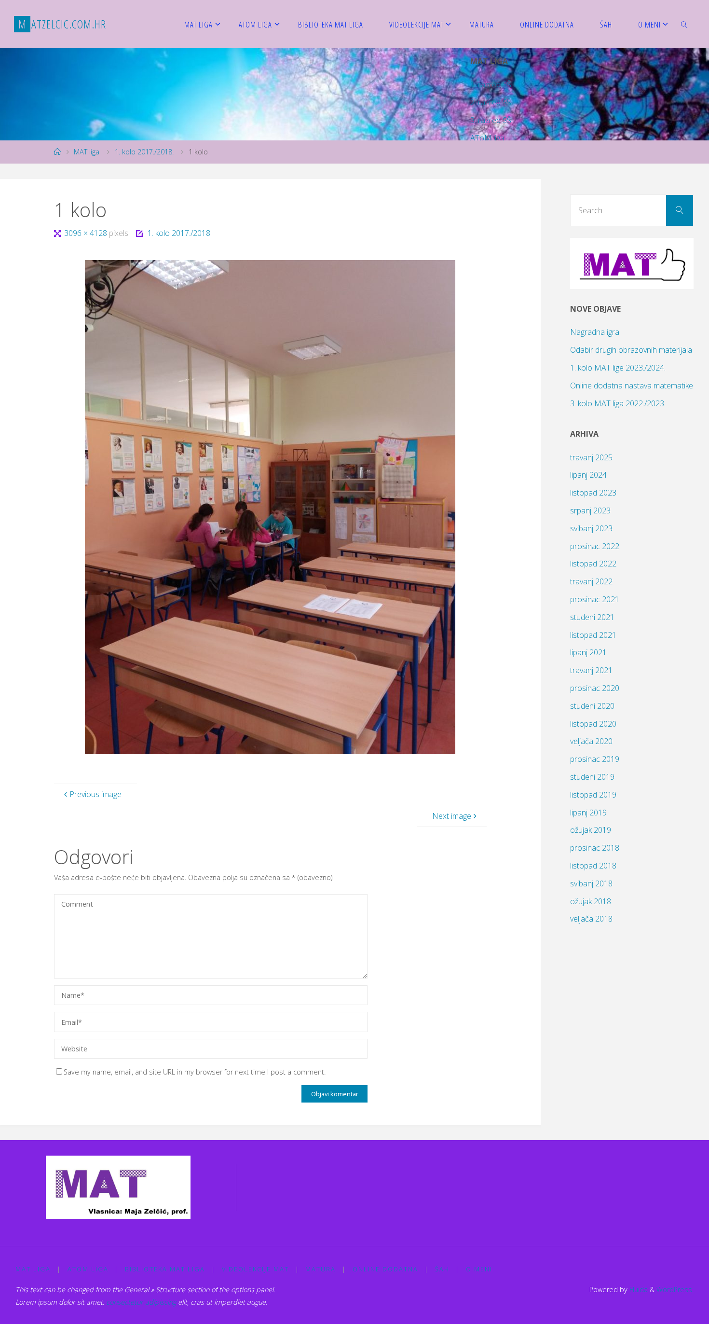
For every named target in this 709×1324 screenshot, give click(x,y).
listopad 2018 (593, 865)
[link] (684, 24)
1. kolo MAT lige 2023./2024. (618, 367)
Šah (442, 1269)
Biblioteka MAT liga (165, 1269)
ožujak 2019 (590, 830)
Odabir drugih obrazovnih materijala (631, 350)
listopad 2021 (593, 635)
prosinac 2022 (594, 546)
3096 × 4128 (86, 233)
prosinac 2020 (594, 688)
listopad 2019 (593, 794)
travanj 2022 (591, 581)
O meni (479, 1269)
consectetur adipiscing (141, 1302)
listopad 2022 (593, 563)
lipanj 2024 (588, 474)
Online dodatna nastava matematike (631, 385)
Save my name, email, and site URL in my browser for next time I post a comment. (195, 1071)
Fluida (637, 1289)
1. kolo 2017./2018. (144, 151)
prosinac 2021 (594, 599)
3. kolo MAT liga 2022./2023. (618, 403)
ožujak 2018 (590, 901)
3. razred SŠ (490, 120)
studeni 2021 (592, 617)
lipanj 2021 (588, 652)
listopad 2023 (593, 492)
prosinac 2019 (594, 759)
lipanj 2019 (588, 812)
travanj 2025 (591, 457)
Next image (451, 816)
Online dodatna (385, 1269)
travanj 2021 (591, 670)
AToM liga (487, 138)
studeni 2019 (592, 777)
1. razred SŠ (490, 84)
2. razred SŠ (490, 102)
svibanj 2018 (591, 883)
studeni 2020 (592, 706)
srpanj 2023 (590, 510)
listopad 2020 (593, 723)
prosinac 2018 (594, 847)
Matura (320, 1269)
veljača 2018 (591, 918)
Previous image (95, 794)
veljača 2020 (591, 741)
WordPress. (675, 1289)
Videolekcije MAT (255, 1269)
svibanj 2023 (591, 528)
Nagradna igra (594, 332)
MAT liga (86, 151)
